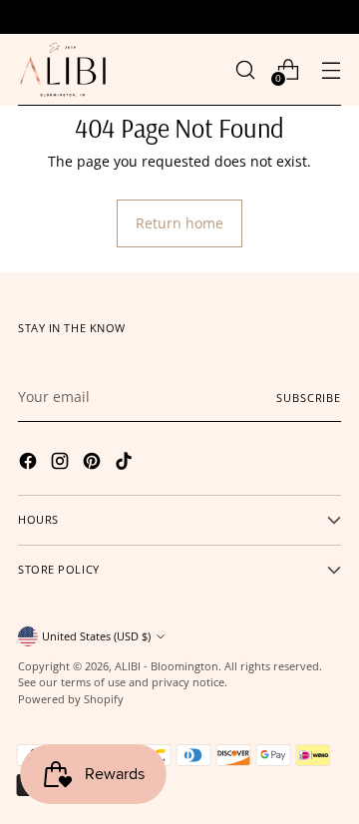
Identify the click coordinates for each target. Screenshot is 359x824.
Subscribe (308, 397)
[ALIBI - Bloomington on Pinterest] (94, 464)
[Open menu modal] (330, 69)
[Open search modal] (244, 69)
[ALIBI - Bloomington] (63, 70)
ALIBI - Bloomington (166, 665)
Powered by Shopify (71, 698)
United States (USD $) (96, 635)
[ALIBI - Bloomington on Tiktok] (126, 464)
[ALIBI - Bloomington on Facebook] (30, 464)
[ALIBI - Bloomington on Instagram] (62, 464)
